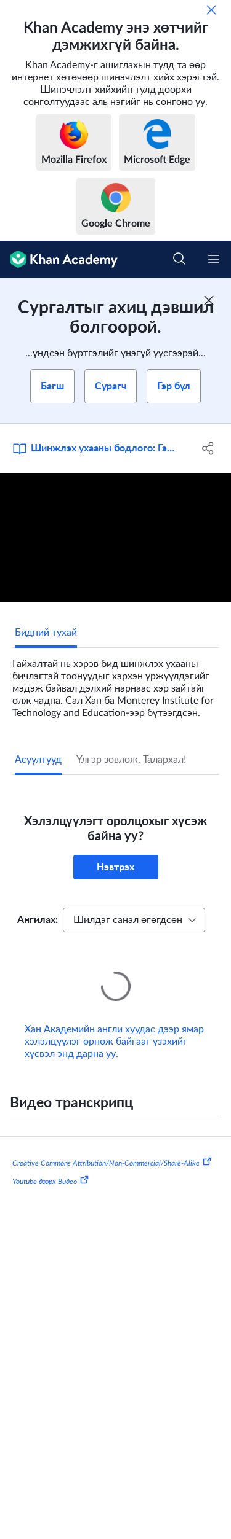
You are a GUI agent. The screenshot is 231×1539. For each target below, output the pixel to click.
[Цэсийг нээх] (213, 259)
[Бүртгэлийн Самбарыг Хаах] (209, 300)
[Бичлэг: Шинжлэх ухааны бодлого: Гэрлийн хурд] (115, 537)
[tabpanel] (115, 683)
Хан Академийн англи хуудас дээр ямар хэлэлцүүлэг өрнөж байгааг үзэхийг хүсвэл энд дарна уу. (114, 1024)
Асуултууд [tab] (38, 760)
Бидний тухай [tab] (46, 632)
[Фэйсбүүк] (208, 448)
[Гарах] (211, 10)
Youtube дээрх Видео (44, 1164)
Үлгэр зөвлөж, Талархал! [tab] (131, 760)
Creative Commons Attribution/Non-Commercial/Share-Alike (106, 1146)
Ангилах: (37, 920)
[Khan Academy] (59, 259)
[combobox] (134, 920)
